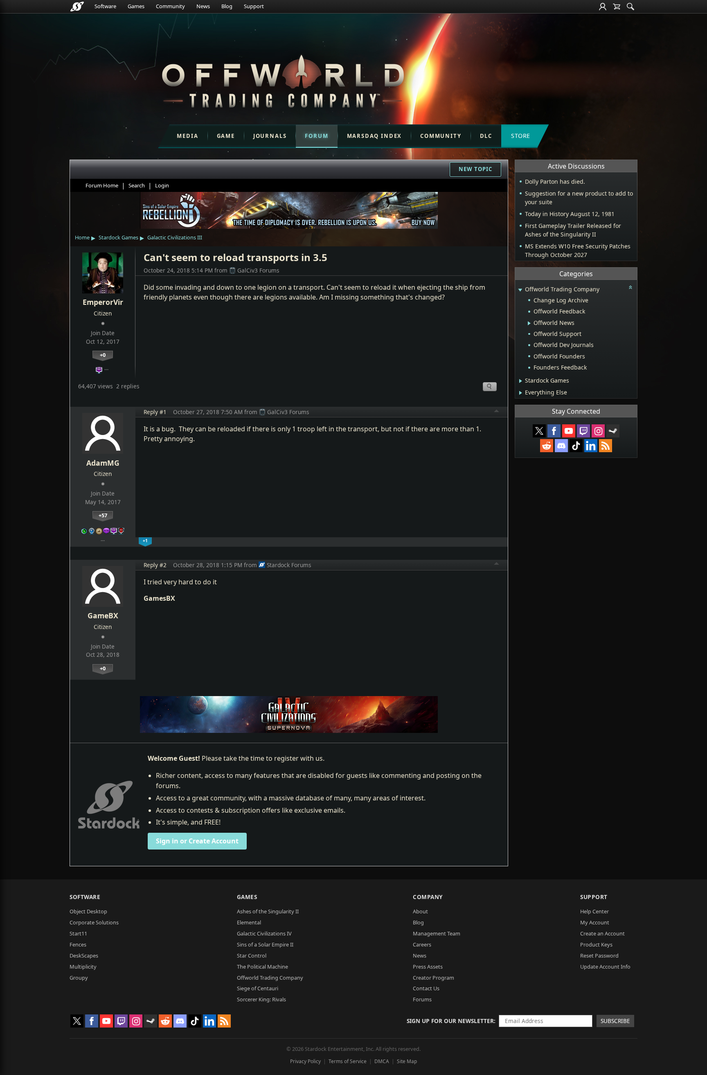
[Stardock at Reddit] (546, 445)
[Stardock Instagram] (598, 431)
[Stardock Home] (77, 6)
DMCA (381, 1061)
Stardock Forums (289, 565)
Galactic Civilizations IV (264, 933)
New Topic (475, 169)
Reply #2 (155, 565)
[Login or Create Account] (603, 6)
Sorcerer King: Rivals (261, 999)
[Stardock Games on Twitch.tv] (583, 431)
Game (226, 136)
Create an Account (602, 933)
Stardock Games (118, 237)
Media (187, 136)
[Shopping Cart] (616, 6)
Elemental (249, 922)
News (203, 6)
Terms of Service (348, 1061)
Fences (78, 944)
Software (105, 6)
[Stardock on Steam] (613, 431)
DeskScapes (84, 955)
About (420, 911)
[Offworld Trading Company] (283, 79)
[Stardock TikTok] (576, 445)
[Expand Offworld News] (529, 323)
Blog (226, 6)
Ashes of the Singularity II (268, 911)
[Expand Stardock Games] (520, 381)
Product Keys (596, 944)
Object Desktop (88, 911)
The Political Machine (262, 966)
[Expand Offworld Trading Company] (520, 289)
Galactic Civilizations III (174, 237)
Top (497, 412)
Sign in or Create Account (197, 840)
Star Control (251, 955)
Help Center (594, 911)
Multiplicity (83, 966)
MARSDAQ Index (374, 136)
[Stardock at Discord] (561, 445)
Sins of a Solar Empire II (265, 944)
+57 (103, 515)
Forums (422, 999)
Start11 (78, 933)
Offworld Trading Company (270, 977)
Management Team (436, 933)
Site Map (407, 1061)
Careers (422, 944)
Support (254, 6)
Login (162, 185)
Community (170, 6)
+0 (103, 354)
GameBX (103, 615)
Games (136, 6)
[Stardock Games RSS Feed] (605, 445)
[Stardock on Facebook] (554, 431)
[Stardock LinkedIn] (590, 445)
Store (520, 136)
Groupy (79, 977)
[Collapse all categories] (630, 287)
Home (82, 237)
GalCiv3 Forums (258, 270)
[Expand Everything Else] (520, 393)
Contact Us (426, 988)
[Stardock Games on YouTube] (568, 431)
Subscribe (615, 1021)
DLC (486, 136)
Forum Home (102, 185)
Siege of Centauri (257, 988)
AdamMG (102, 463)
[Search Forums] (630, 6)
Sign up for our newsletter (450, 1021)
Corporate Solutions (94, 922)
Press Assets (428, 966)
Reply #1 (155, 412)
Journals (270, 136)
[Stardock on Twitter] (539, 431)
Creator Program (433, 977)
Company (428, 897)
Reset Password (599, 955)
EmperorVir (103, 302)
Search (136, 185)
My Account (594, 922)
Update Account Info (605, 966)
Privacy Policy (305, 1061)
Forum (316, 136)
